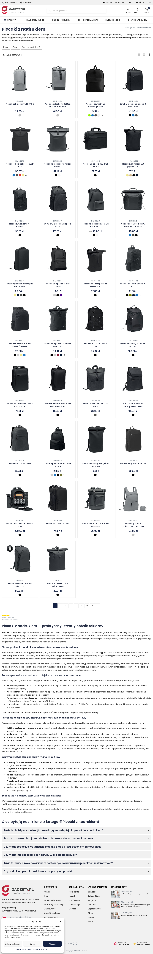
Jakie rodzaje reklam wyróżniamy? (134, 894)
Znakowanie (50, 908)
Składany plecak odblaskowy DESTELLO (133, 525)
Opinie (141, 944)
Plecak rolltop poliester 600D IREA (20, 165)
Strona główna (130, 28)
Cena (15, 47)
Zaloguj (128, 12)
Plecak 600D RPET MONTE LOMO (95, 345)
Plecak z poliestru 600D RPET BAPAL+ (57, 465)
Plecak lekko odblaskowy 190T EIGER (20, 585)
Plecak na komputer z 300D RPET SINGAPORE (57, 405)
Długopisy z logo (35, 20)
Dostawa (109, 2)
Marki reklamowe (52, 900)
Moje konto (74, 891)
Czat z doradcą (29, 2)
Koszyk (146, 10)
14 (81, 605)
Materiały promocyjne (54, 904)
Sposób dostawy (52, 913)
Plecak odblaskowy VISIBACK (20, 104)
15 (87, 605)
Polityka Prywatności (40, 949)
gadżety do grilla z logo (26, 809)
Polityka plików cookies (24, 949)
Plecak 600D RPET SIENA (20, 463)
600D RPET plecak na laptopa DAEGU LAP (133, 405)
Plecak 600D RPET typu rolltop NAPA (57, 585)
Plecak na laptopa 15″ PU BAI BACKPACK (95, 225)
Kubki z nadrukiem (61, 20)
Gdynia (91, 921)
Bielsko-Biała (94, 896)
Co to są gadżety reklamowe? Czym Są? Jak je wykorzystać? (135, 906)
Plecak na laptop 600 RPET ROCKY (95, 165)
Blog (46, 896)
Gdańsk (91, 917)
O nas (47, 891)
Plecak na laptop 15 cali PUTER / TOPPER (19, 345)
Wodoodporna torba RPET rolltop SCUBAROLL (133, 225)
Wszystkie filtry (30, 47)
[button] (60, 921)
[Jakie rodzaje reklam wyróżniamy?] (115, 894)
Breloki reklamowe (88, 20)
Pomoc (137, 12)
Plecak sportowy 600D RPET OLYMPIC (133, 345)
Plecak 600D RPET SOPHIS (58, 523)
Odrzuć (33, 944)
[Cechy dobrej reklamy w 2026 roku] (115, 916)
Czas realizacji (50, 917)
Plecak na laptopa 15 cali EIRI (133, 463)
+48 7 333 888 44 (11, 2)
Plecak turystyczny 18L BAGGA (19, 225)
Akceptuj (52, 944)
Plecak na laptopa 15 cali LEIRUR (58, 285)
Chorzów (92, 904)
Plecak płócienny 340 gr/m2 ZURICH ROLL (95, 465)
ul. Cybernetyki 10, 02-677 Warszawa (19, 910)
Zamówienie (74, 900)
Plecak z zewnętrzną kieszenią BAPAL (95, 105)
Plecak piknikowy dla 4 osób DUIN (19, 525)
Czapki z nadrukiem (137, 20)
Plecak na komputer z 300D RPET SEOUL (20, 405)
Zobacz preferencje (12, 944)
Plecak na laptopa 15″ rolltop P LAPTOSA (57, 345)
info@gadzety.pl (9, 907)
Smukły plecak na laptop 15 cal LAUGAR (20, 285)
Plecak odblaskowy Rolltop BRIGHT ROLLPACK (58, 105)
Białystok (92, 891)
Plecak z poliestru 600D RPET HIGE (133, 285)
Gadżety (11, 20)
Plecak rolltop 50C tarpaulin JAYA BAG (95, 525)
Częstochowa (94, 908)
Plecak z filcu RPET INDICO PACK (95, 405)
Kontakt (121, 2)
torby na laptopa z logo (58, 801)
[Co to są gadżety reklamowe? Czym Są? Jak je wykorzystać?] (115, 905)
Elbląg (90, 913)
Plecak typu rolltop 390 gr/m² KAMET (133, 165)
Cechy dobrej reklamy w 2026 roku (134, 915)
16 (92, 605)
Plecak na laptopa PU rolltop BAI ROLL (57, 165)
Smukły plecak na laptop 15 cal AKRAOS (133, 105)
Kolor (5, 47)
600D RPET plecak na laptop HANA (57, 225)
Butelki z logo (112, 20)
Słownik (72, 908)
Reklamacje (74, 904)
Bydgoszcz (93, 900)
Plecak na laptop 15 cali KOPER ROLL (95, 285)
